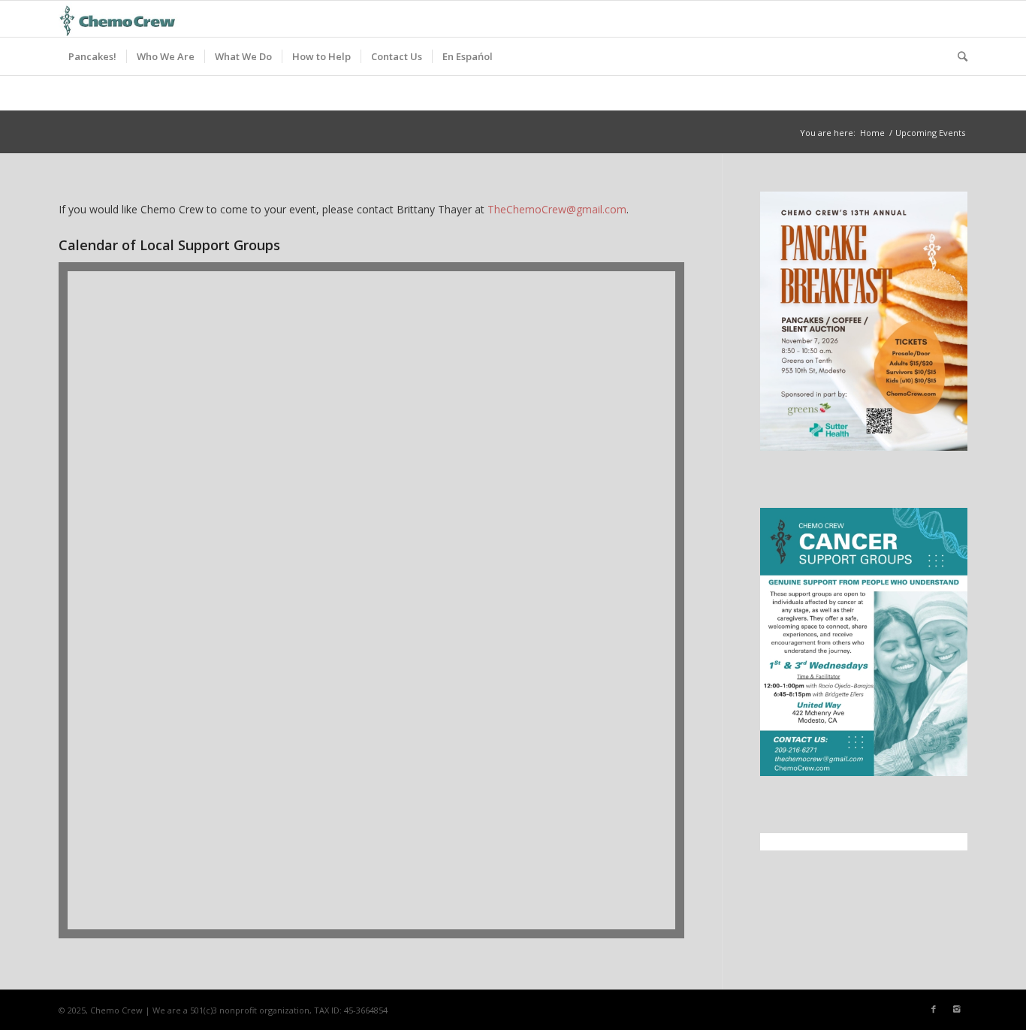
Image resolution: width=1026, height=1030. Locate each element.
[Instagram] (956, 1009)
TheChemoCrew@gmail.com (556, 209)
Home (872, 132)
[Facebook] (933, 1009)
